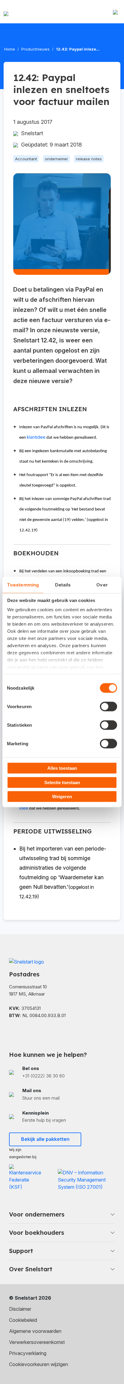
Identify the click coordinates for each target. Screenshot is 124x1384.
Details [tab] (63, 585)
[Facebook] (12, 1031)
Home (9, 49)
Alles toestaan (62, 768)
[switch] (108, 706)
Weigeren (62, 796)
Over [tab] (101, 585)
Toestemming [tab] (23, 585)
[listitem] (62, 1072)
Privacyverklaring (27, 1353)
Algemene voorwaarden (35, 1331)
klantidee (36, 437)
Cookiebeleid (23, 1320)
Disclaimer (20, 1309)
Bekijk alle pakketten (45, 1139)
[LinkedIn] (27, 1031)
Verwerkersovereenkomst (37, 1342)
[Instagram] (42, 1031)
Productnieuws (35, 49)
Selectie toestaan (62, 782)
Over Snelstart (30, 1269)
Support (21, 1251)
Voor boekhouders (36, 1232)
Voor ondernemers (36, 1214)
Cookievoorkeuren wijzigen (38, 1364)
